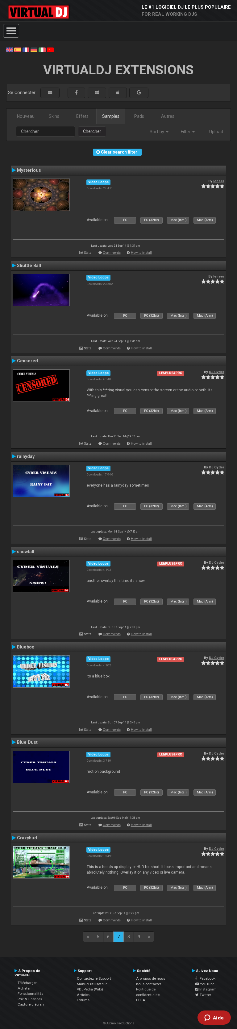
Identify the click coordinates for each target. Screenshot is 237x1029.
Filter (186, 131)
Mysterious (29, 170)
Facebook (206, 978)
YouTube (206, 984)
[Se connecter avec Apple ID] (118, 93)
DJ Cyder (216, 372)
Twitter (205, 995)
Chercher (92, 131)
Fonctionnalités (30, 993)
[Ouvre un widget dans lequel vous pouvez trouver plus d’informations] (214, 1018)
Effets (82, 116)
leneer (218, 181)
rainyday (26, 456)
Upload (216, 131)
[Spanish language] (17, 49)
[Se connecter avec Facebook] (76, 93)
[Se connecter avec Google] (138, 93)
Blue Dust (27, 742)
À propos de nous (150, 978)
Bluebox (25, 646)
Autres (167, 116)
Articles (83, 995)
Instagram (207, 989)
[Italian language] (42, 49)
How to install (141, 253)
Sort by (157, 131)
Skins (54, 116)
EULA (140, 1000)
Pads (139, 116)
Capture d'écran (31, 1004)
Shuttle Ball (29, 265)
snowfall (25, 551)
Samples (110, 116)
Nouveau (26, 116)
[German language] (34, 49)
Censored (27, 360)
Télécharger (27, 983)
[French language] (26, 49)
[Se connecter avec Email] (50, 93)
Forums (83, 1000)
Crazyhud (27, 837)
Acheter (24, 988)
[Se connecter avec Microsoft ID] (97, 93)
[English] (9, 49)
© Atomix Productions (118, 1023)
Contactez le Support (94, 978)
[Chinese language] (50, 49)
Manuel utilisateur (92, 984)
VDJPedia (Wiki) (90, 989)
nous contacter (148, 984)
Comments (112, 253)
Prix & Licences (30, 999)
